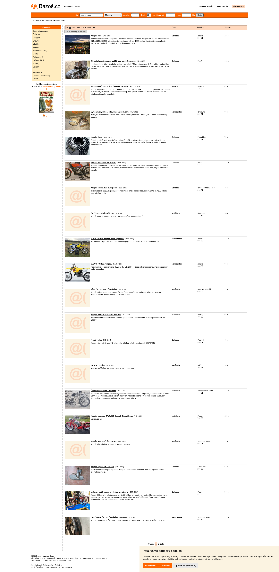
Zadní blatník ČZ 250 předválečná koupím (108, 517)
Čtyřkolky (36, 34)
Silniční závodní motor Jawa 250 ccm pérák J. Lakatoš (113, 61)
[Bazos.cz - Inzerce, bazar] (45, 8)
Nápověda (35, 558)
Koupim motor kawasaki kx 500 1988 (106, 315)
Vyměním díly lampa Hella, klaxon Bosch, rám (110, 112)
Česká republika (42, 567)
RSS (93, 558)
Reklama (65, 558)
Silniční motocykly (40, 51)
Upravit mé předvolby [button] (185, 565)
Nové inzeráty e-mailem (76, 32)
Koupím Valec (96, 137)
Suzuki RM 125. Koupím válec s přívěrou (107, 239)
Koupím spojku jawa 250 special (104, 188)
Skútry (35, 54)
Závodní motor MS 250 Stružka (103, 163)
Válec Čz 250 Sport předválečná (104, 289)
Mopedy (36, 47)
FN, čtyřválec (96, 340)
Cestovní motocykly (40, 31)
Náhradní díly (38, 72)
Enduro (36, 41)
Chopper (36, 38)
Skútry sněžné (38, 60)
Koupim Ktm (96, 36)
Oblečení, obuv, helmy (41, 76)
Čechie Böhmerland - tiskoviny (103, 391)
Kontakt (58, 558)
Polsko (61, 567)
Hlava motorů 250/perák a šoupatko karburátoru (111, 87)
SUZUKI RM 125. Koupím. (101, 264)
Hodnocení (50, 558)
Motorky (49, 20)
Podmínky (74, 558)
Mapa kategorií (36, 565)
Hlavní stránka (38, 20)
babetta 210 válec (98, 365)
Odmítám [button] (165, 565)
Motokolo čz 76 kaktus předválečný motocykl (109, 492)
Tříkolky (36, 64)
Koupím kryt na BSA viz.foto (102, 467)
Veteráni (36, 67)
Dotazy (42, 558)
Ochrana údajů (85, 558)
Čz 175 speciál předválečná (102, 213)
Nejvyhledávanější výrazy (53, 565)
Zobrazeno (229, 27)
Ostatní (35, 79)
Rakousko (69, 567)
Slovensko (54, 567)
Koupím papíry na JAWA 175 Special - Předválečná (112, 416)
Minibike (36, 44)
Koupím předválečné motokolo (103, 441)
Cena (174, 27)
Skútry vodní (38, 57)
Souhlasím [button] (150, 565)
